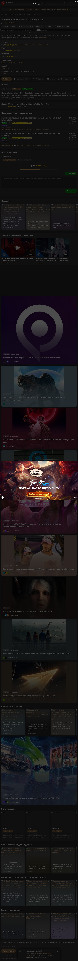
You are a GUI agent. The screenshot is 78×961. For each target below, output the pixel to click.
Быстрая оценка (9, 160)
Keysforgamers (6, 129)
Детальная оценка (24, 160)
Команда (22, 942)
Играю (7, 89)
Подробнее (43, 38)
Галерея (52, 79)
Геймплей (4, 263)
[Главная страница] (7, 3)
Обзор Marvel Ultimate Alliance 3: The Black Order (33, 45)
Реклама (10, 942)
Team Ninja (5, 68)
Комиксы (49, 26)
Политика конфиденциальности (51, 942)
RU (73, 942)
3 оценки (18, 51)
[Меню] (75, 3)
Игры (7, 14)
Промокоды (29, 129)
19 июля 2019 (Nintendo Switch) (12, 63)
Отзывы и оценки (9, 152)
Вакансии (29, 942)
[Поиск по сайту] (65, 3)
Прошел (28, 89)
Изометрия (39, 26)
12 (48, 32)
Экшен (13, 26)
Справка (4, 942)
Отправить (71, 191)
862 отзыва (20, 129)
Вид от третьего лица (25, 26)
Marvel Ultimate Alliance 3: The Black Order (26, 14)
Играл (17, 89)
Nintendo (4, 73)
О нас (16, 942)
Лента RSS (66, 942)
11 (46, 32)
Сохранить (71, 173)
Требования (40, 79)
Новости (5, 201)
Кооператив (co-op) (62, 26)
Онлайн (5, 26)
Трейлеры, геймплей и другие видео (17, 235)
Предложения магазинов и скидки (17, 113)
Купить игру (23, 79)
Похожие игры (66, 79)
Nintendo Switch (10, 23)
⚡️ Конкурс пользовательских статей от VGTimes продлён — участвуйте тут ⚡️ (39, 9)
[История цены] (9, 123)
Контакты (37, 942)
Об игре (7, 79)
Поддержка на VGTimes (42, 129)
